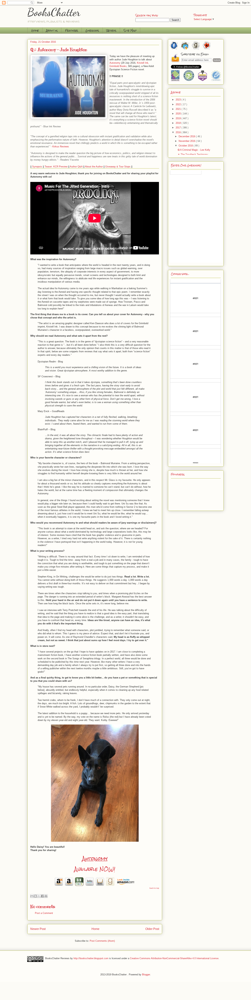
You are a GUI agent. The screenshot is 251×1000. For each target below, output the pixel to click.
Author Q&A (76, 166)
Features (71, 30)
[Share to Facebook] (42, 896)
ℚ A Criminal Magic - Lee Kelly (194, 149)
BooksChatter (53, 12)
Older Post (152, 928)
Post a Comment (44, 913)
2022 (179, 104)
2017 (179, 127)
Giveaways (92, 30)
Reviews (111, 30)
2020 (179, 113)
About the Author (94, 166)
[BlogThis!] (35, 896)
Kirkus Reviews (60, 146)
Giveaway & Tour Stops (117, 166)
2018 (179, 123)
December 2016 (187, 136)
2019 (179, 118)
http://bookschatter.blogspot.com (90, 958)
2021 (179, 109)
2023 (179, 99)
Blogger (146, 974)
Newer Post (38, 928)
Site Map (130, 30)
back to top (154, 888)
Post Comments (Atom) (102, 940)
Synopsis (37, 166)
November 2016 (187, 141)
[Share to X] (39, 896)
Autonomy (94, 858)
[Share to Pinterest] (46, 896)
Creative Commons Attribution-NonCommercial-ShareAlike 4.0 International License (174, 958)
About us (52, 30)
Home (35, 30)
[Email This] (32, 896)
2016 (179, 132)
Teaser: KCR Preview (56, 166)
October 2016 (186, 145)
